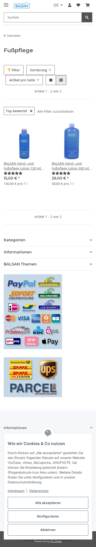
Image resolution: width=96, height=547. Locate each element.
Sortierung (38, 70)
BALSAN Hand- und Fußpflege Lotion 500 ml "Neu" (70, 166)
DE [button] (56, 5)
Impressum (16, 491)
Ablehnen (48, 530)
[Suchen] (87, 17)
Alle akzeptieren (48, 503)
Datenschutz (39, 491)
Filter (15, 70)
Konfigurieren (48, 516)
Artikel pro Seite (22, 80)
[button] (69, 5)
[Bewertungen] (13, 173)
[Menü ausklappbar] (6, 3)
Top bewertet (17, 111)
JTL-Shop (56, 541)
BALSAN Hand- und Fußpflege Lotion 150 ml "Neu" (22, 166)
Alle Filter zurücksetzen (55, 111)
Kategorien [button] (14, 240)
